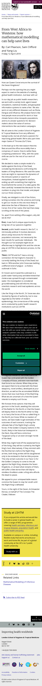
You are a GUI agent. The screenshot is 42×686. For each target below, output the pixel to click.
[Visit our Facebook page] (9, 624)
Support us (6, 657)
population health (26, 528)
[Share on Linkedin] (19, 563)
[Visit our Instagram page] (29, 624)
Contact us (16, 657)
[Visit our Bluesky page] (14, 624)
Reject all (21, 370)
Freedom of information (19, 672)
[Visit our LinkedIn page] (18, 624)
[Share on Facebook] (10, 563)
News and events (13, 14)
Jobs (38, 655)
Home (4, 14)
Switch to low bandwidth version (25, 2)
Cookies (32, 672)
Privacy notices (6, 675)
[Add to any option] (32, 563)
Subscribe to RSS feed (15, 597)
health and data (18, 525)
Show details (30, 349)
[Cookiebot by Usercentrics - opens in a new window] (29, 313)
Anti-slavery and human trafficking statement (18, 655)
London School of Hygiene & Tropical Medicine (10, 7)
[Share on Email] (28, 563)
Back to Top (36, 619)
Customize (20, 363)
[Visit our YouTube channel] (23, 624)
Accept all (21, 356)
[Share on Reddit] (23, 563)
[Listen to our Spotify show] (34, 624)
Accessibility (5, 672)
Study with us (11, 551)
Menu (36, 7)
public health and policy (14, 530)
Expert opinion (25, 14)
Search (40, 7)
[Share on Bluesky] (14, 563)
